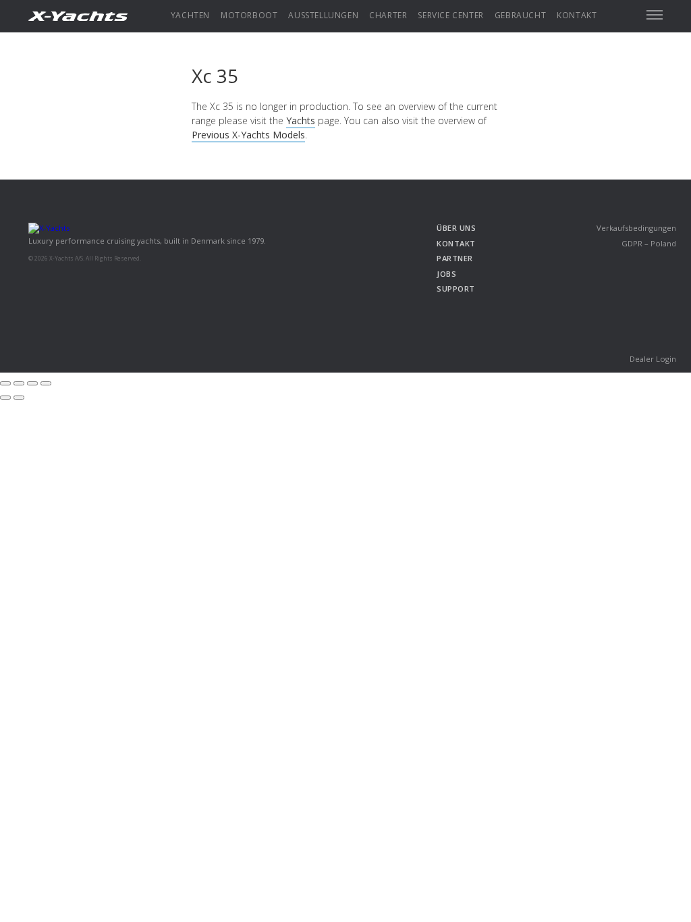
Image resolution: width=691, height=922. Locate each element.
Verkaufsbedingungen (636, 228)
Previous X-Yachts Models (248, 134)
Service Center (450, 15)
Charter (388, 15)
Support (456, 288)
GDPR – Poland (648, 243)
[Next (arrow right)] (18, 398)
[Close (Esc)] (5, 383)
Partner (455, 258)
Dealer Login (653, 359)
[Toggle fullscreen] (32, 383)
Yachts (300, 120)
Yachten (190, 15)
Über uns (456, 228)
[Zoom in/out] (45, 383)
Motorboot (249, 15)
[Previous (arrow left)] (5, 398)
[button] (654, 15)
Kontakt (577, 15)
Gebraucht (520, 15)
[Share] (18, 383)
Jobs (446, 274)
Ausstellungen (323, 15)
